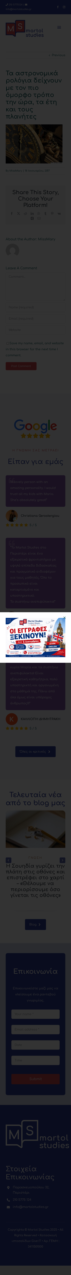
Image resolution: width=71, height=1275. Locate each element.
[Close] (64, 617)
